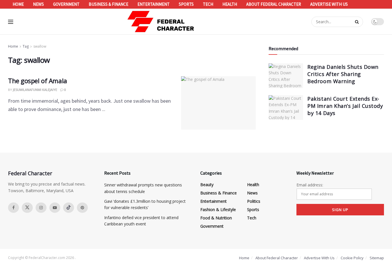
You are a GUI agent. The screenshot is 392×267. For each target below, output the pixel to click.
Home (18, 4)
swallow (39, 46)
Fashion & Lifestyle (218, 209)
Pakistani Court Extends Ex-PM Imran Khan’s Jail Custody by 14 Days (345, 105)
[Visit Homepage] (161, 21)
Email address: (309, 185)
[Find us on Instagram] (41, 207)
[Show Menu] (10, 22)
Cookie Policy (352, 257)
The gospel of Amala (37, 80)
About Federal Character (273, 4)
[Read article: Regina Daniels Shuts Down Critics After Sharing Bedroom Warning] (286, 75)
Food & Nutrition (216, 218)
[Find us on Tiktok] (68, 207)
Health (229, 4)
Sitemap (377, 257)
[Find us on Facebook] (13, 207)
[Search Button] (357, 22)
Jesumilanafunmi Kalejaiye (35, 89)
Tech (208, 4)
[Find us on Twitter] (27, 207)
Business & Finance (108, 4)
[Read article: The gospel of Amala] (218, 103)
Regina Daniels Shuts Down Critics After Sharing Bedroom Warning (343, 74)
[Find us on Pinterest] (82, 207)
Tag (26, 46)
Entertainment (153, 4)
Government (66, 4)
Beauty (207, 184)
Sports (186, 4)
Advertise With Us (329, 4)
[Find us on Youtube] (54, 207)
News (38, 4)
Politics (253, 201)
